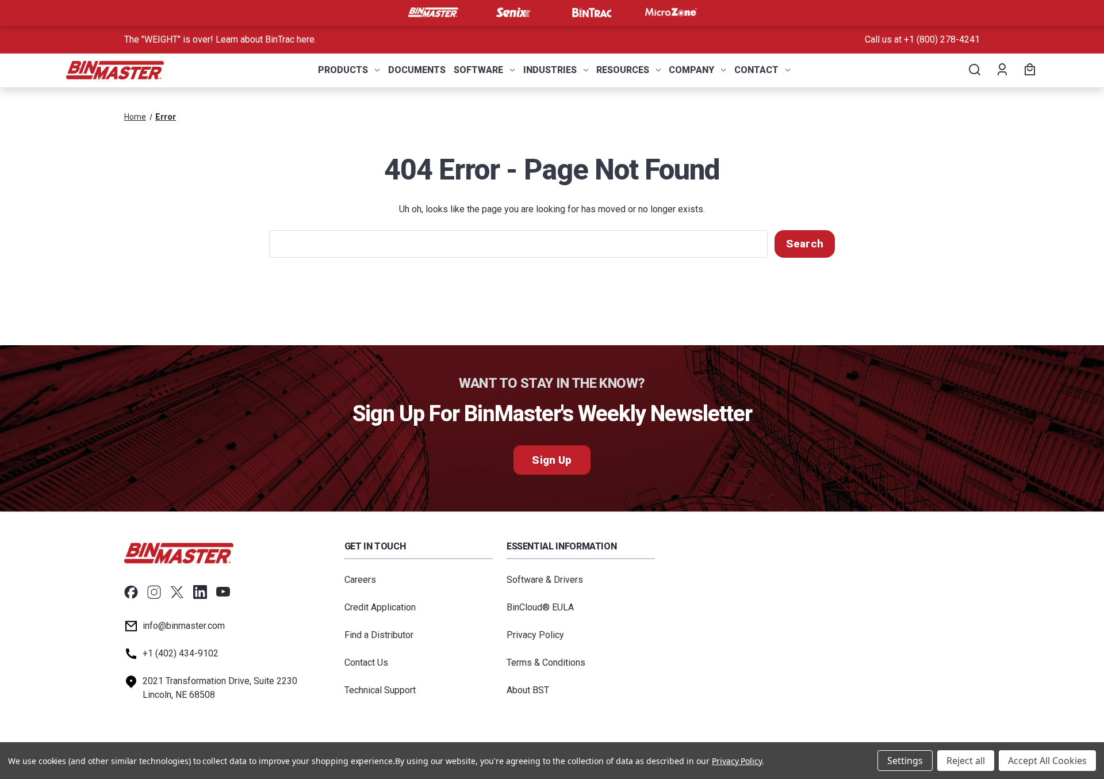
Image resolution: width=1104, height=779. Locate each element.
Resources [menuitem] (622, 69)
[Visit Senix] (512, 12)
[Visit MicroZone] (671, 12)
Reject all (965, 760)
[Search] (974, 70)
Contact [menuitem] (756, 69)
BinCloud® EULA (540, 607)
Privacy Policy (535, 634)
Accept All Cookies (1047, 760)
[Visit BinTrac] (591, 12)
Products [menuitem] (343, 69)
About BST (528, 690)
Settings (905, 760)
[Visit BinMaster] (433, 12)
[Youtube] (223, 592)
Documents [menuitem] (417, 69)
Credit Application (380, 607)
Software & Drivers (545, 579)
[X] (177, 592)
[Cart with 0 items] (1028, 70)
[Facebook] (131, 592)
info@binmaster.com (184, 625)
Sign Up (552, 460)
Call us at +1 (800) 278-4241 (922, 39)
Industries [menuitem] (550, 69)
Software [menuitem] (478, 69)
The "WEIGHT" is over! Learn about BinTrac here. (220, 39)
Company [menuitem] (691, 69)
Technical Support (380, 690)
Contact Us (366, 662)
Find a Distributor (378, 634)
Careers (360, 579)
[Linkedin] (200, 592)
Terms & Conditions (546, 662)
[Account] (1001, 70)
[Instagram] (154, 592)
